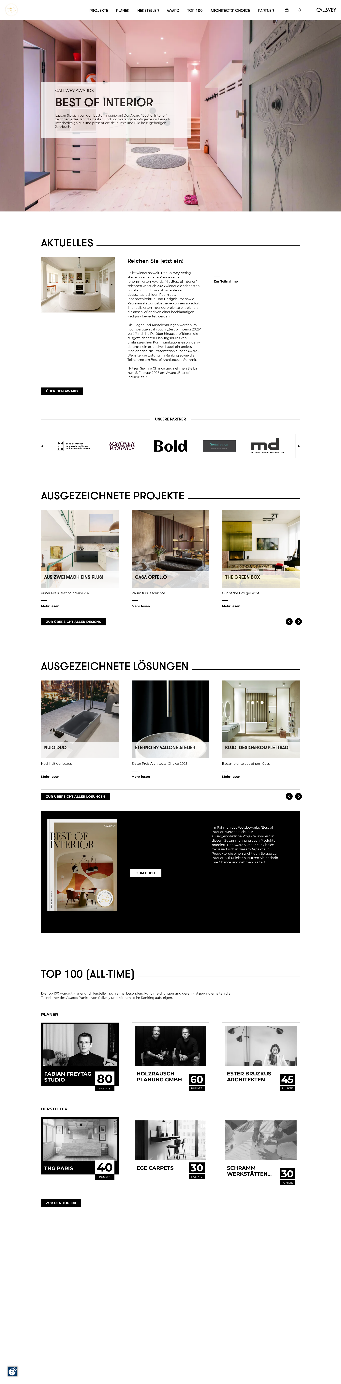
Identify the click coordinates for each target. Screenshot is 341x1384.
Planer (122, 10)
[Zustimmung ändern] (12, 1371)
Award (173, 10)
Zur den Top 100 (61, 1203)
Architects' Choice (230, 10)
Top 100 (195, 10)
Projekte (98, 10)
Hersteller (148, 10)
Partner (266, 10)
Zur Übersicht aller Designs (73, 622)
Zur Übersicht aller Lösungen (75, 796)
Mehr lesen (50, 606)
